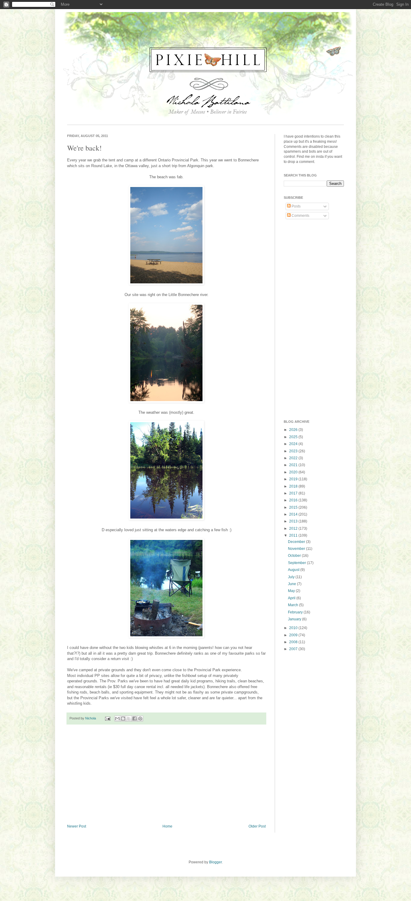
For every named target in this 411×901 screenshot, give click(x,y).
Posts (296, 206)
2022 (293, 458)
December (297, 542)
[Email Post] (107, 718)
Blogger (215, 862)
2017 (293, 493)
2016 (293, 500)
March (293, 605)
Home (167, 826)
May (292, 591)
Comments (300, 216)
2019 (293, 479)
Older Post (257, 826)
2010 (293, 628)
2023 (293, 451)
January (295, 619)
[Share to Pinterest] (140, 719)
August (294, 570)
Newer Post (76, 826)
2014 (293, 514)
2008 (293, 642)
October (295, 555)
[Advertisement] (166, 774)
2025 (293, 437)
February (296, 612)
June (292, 584)
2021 (293, 465)
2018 (293, 486)
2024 (293, 444)
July (291, 577)
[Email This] (117, 719)
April (292, 598)
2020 (293, 472)
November (297, 549)
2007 (293, 649)
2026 (293, 430)
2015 (293, 507)
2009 (293, 635)
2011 (293, 535)
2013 (293, 521)
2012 (293, 528)
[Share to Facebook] (134, 719)
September (297, 563)
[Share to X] (129, 719)
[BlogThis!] (123, 719)
